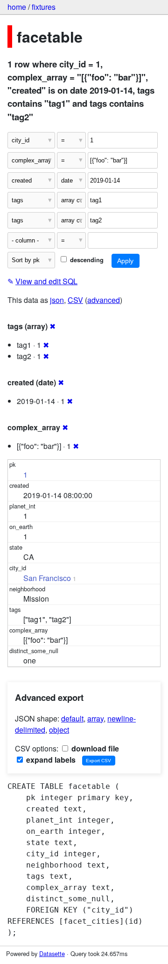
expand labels (50, 759)
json (57, 299)
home (16, 6)
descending (86, 260)
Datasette (52, 953)
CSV (75, 299)
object (59, 729)
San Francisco (47, 578)
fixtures (44, 6)
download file (94, 748)
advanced (103, 299)
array (95, 718)
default (72, 718)
